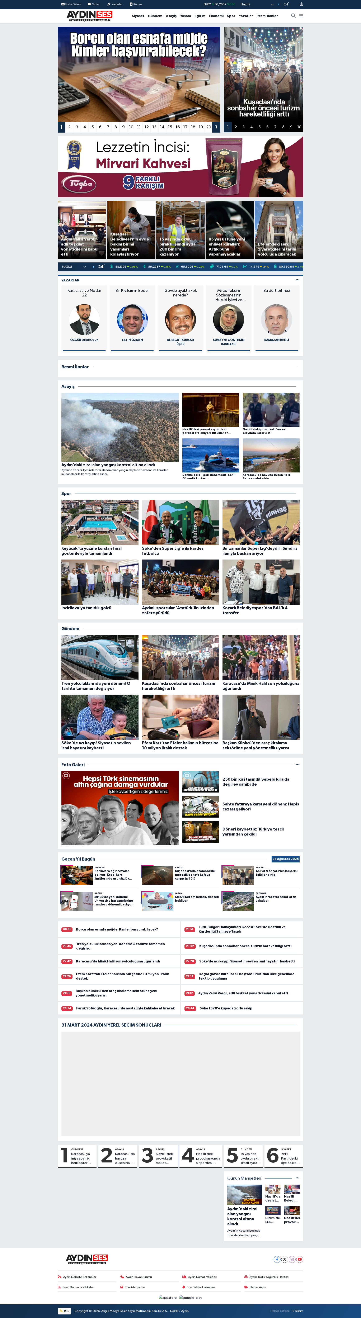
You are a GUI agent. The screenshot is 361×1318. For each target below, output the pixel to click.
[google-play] (190, 1298)
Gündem (155, 16)
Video (96, 4)
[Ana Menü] (301, 16)
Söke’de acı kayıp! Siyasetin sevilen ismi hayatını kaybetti (247, 961)
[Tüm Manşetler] (298, 1178)
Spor (231, 16)
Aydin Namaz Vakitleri (202, 1277)
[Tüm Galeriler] (298, 765)
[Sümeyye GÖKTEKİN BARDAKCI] (180, 320)
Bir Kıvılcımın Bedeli (84, 291)
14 (162, 127)
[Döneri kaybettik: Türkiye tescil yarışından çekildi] (200, 831)
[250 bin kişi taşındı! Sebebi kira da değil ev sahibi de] (200, 782)
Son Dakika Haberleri (201, 1287)
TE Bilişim (297, 1311)
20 (208, 127)
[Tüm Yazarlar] (298, 280)
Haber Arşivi (258, 1287)
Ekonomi (216, 16)
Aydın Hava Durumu (139, 1277)
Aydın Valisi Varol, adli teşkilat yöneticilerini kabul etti (243, 993)
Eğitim (199, 16)
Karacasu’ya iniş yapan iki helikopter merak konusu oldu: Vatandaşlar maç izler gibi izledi (82, 1158)
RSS (66, 1311)
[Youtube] (299, 1259)
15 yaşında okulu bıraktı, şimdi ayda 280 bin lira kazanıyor (250, 1158)
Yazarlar (117, 4)
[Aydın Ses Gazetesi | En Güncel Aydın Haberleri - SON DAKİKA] (89, 15)
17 (185, 127)
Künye (137, 4)
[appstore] (168, 1298)
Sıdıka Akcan (276, 340)
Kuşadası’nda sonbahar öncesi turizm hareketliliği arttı (245, 946)
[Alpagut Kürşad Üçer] (132, 320)
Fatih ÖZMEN (84, 340)
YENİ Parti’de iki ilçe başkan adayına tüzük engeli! (291, 1158)
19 (201, 127)
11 (139, 127)
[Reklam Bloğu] (180, 166)
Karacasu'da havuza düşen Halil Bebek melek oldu (125, 1158)
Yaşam (185, 16)
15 (170, 127)
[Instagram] (292, 1259)
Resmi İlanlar (267, 16)
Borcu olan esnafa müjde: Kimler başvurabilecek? (117, 929)
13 (154, 127)
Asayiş (171, 16)
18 (193, 127)
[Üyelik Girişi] (299, 4)
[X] (284, 1259)
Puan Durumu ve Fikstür (78, 1287)
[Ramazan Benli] (228, 320)
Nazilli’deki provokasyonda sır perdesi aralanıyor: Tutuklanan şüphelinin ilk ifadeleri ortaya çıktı (208, 1158)
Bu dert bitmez (228, 291)
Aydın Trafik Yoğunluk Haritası (269, 1277)
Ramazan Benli (228, 340)
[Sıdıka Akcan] (276, 320)
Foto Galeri (73, 4)
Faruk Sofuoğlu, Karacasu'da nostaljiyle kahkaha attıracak (125, 1008)
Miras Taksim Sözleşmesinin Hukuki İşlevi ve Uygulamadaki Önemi (180, 295)
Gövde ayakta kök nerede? (132, 293)
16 (177, 127)
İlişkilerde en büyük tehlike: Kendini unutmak (276, 295)
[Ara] (293, 16)
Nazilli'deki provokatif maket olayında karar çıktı (165, 1158)
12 (147, 127)
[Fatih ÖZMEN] (84, 320)
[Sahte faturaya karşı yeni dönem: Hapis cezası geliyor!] (200, 806)
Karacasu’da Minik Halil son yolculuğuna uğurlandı (118, 961)
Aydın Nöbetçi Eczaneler (79, 1277)
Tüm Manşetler (135, 1287)
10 (131, 127)
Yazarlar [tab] (70, 280)
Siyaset (138, 16)
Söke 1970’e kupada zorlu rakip (226, 1008)
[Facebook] (277, 1259)
